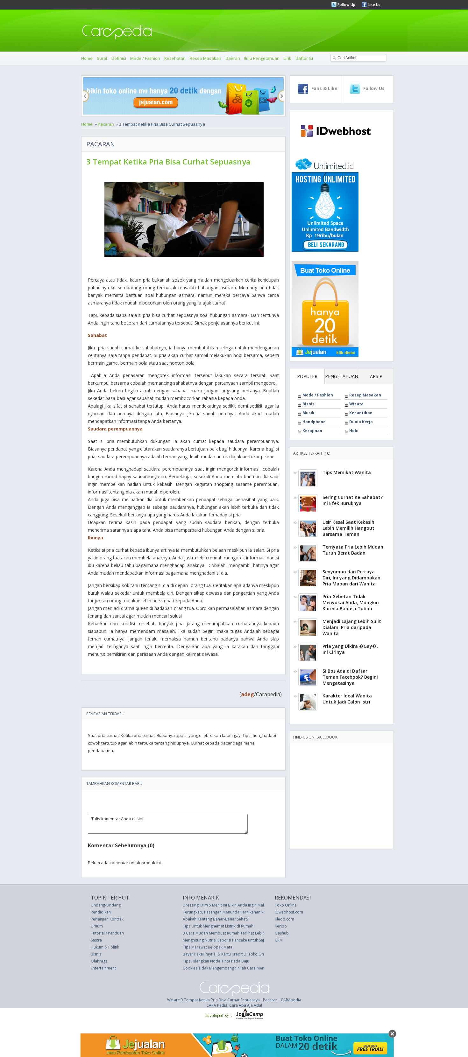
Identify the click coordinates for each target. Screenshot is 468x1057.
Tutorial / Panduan (107, 933)
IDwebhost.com (289, 912)
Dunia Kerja (361, 421)
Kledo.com (284, 919)
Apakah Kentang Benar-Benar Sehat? (215, 919)
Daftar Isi (304, 58)
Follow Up (346, 4)
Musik (308, 413)
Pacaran (106, 124)
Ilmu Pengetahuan (262, 58)
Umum (97, 926)
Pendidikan (101, 912)
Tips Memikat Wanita (347, 472)
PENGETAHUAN (341, 376)
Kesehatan (175, 58)
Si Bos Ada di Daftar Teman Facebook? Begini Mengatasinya (350, 677)
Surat (102, 58)
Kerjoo (281, 926)
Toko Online (286, 905)
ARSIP (376, 376)
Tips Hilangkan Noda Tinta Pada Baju (216, 961)
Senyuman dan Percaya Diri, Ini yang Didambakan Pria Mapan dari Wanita (351, 578)
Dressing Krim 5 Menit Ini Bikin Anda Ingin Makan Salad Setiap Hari (242, 905)
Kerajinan (312, 430)
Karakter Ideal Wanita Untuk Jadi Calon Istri (347, 699)
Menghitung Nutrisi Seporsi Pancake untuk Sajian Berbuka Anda (239, 940)
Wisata (356, 404)
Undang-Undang (106, 905)
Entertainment (103, 968)
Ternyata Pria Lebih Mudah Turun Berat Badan (353, 550)
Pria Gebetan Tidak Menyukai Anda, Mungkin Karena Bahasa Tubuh (351, 602)
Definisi (118, 58)
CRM (279, 940)
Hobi (353, 430)
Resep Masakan (205, 58)
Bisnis (308, 404)
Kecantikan (360, 413)
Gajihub (282, 933)
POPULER (307, 376)
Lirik (287, 58)
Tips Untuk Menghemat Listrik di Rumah (218, 926)
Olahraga (99, 961)
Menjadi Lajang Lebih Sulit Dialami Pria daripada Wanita (352, 627)
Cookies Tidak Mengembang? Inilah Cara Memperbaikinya (235, 968)
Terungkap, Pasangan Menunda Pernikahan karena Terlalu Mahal (241, 912)
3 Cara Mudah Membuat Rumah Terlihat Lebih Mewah (231, 933)
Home (87, 58)
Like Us (373, 4)
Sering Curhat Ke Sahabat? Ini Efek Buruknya (353, 500)
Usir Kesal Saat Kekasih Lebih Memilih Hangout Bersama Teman (348, 528)
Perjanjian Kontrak (107, 919)
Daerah (232, 58)
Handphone (314, 421)
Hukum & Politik (105, 947)
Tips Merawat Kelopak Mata (207, 947)
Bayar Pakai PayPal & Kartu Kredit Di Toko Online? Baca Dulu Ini (239, 954)
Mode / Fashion (145, 58)
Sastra (96, 940)
